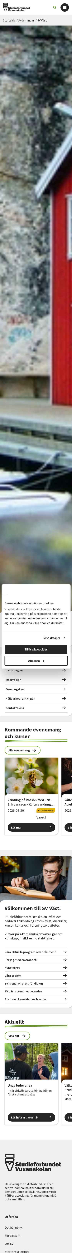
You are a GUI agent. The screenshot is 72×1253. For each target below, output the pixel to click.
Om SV (9, 1244)
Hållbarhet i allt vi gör (20, 698)
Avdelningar (26, 20)
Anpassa (34, 660)
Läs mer (16, 827)
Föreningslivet (15, 689)
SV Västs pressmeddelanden (23, 991)
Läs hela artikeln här (24, 1117)
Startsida (9, 20)
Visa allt (13, 1036)
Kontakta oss (15, 708)
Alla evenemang (19, 750)
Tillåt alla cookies (36, 649)
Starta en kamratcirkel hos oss (25, 999)
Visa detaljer (51, 638)
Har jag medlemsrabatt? (21, 960)
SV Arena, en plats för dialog (24, 983)
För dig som (12, 1235)
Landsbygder (14, 670)
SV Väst (42, 20)
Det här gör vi (13, 1227)
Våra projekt (13, 975)
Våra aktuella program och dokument (30, 952)
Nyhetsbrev (12, 968)
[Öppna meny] (64, 7)
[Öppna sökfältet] (54, 7)
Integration (13, 680)
